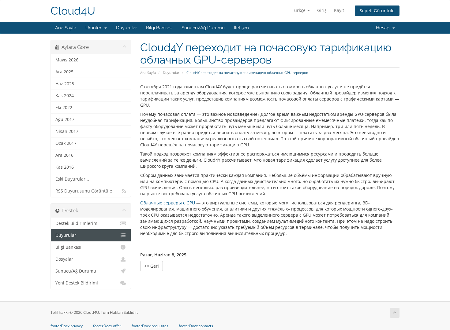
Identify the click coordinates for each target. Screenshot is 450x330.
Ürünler (94, 28)
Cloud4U (73, 10)
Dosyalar (64, 259)
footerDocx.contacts (196, 326)
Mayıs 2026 (66, 60)
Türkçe (299, 10)
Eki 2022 (63, 107)
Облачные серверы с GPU (167, 203)
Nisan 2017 (66, 131)
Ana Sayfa (65, 28)
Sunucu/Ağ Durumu (203, 28)
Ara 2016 (64, 155)
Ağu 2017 (64, 119)
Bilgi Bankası (159, 28)
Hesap (384, 28)
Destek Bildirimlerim (76, 223)
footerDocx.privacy (67, 326)
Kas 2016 (64, 167)
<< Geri (151, 266)
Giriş (322, 10)
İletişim (241, 28)
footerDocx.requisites (150, 326)
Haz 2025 (64, 83)
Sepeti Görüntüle (377, 10)
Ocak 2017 (66, 143)
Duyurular (126, 28)
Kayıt (339, 10)
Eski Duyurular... (72, 179)
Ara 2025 (64, 72)
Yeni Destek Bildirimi (76, 283)
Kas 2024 (64, 95)
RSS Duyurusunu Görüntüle (83, 191)
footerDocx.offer (107, 326)
